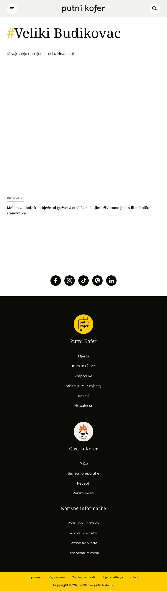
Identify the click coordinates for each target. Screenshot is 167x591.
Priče (83, 463)
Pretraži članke (155, 8)
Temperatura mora (83, 553)
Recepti (83, 483)
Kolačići (134, 577)
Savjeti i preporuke (83, 473)
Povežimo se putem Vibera (97, 280)
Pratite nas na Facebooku (55, 280)
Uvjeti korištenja (112, 577)
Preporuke (83, 376)
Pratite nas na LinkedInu (111, 280)
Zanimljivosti (83, 493)
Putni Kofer (83, 9)
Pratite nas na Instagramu (69, 280)
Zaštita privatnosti (83, 577)
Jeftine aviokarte (83, 543)
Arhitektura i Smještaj (83, 386)
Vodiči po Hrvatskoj (83, 523)
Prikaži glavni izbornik (12, 8)
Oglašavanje (57, 577)
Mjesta (83, 356)
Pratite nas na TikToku (83, 280)
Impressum (35, 577)
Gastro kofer (83, 431)
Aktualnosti (83, 406)
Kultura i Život (83, 366)
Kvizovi (83, 396)
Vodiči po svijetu (83, 533)
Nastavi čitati (83, 134)
